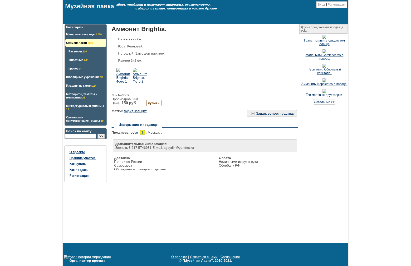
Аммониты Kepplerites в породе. (324, 84)
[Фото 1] (123, 81)
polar (134, 132)
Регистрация (337, 4)
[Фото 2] (140, 81)
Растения (77, 51)
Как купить (77, 164)
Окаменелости (79, 43)
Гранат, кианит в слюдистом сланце (324, 42)
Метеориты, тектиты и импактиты (81, 96)
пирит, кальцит (135, 111)
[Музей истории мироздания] (87, 257)
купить (154, 103)
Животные (78, 60)
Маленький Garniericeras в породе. (324, 56)
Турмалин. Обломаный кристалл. (324, 71)
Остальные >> (324, 102)
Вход (321, 4)
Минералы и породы (84, 34)
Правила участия (82, 158)
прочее (74, 68)
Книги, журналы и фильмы (85, 107)
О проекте (77, 152)
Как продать (78, 170)
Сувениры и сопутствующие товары (84, 119)
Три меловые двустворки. (324, 95)
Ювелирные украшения (84, 77)
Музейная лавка (89, 6)
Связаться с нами (204, 257)
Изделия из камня (81, 85)
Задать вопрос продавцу (275, 113)
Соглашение (230, 257)
